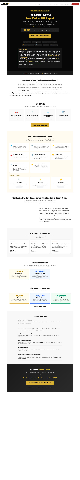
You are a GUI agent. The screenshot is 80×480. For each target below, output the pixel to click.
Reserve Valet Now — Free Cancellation (40, 382)
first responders (38, 63)
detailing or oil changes (35, 26)
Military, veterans (30, 63)
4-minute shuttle (46, 115)
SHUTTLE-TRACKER (64, 1)
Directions (70, 1)
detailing (56, 157)
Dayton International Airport (37, 342)
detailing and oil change (53, 55)
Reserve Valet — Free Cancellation (40, 35)
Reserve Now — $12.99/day (40, 125)
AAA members (31, 61)
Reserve (75, 4)
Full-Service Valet (46, 4)
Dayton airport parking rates (41, 59)
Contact (74, 1)
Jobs (78, 1)
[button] (40, 4)
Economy (37, 4)
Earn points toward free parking (61, 155)
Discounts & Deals (64, 4)
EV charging (24, 57)
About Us (55, 4)
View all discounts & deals (40, 306)
